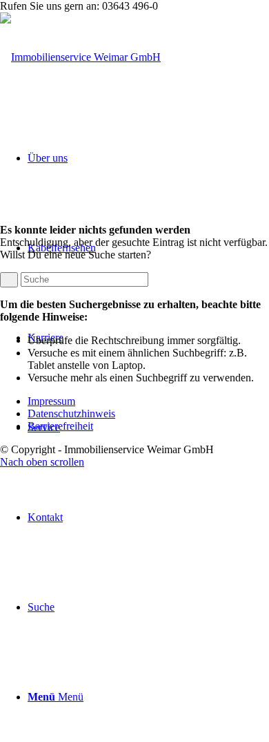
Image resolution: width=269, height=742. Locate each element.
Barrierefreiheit (60, 426)
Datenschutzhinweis (71, 413)
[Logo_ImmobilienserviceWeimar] (80, 57)
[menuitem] (148, 517)
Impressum (51, 401)
